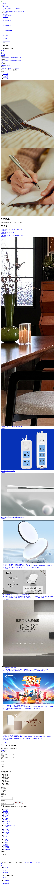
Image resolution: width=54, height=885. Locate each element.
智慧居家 (5, 815)
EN (3, 50)
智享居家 (5, 9)
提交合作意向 (4, 750)
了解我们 (5, 839)
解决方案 (5, 6)
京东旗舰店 (9, 68)
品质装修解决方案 (19, 8)
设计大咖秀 (6, 11)
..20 (6, 742)
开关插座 (5, 811)
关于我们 (5, 14)
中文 (2, 863)
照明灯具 (5, 812)
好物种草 (17, 11)
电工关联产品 (6, 821)
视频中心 (5, 12)
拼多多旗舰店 (15, 68)
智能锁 (5, 816)
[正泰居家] (1, 1)
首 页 (4, 3)
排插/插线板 (6, 814)
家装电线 (5, 819)
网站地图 (39, 862)
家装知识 (21, 11)
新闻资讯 (10, 15)
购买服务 (5, 17)
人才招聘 (5, 75)
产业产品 (5, 5)
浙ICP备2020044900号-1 (31, 862)
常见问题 (5, 78)
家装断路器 (6, 818)
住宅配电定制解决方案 (9, 8)
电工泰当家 (12, 11)
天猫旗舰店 (3, 68)
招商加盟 (5, 77)
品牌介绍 (5, 15)
